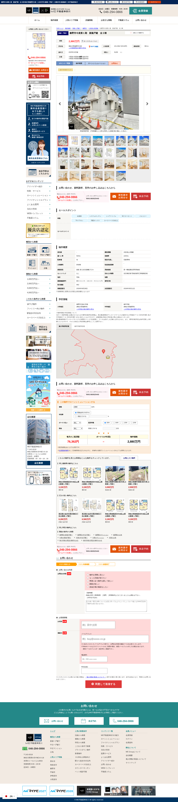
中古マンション (56, 748)
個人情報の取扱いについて (136, 759)
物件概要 (79, 63)
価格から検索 (80, 739)
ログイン (129, 739)
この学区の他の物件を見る (85, 309)
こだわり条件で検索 (82, 746)
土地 (52, 752)
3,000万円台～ (33, 288)
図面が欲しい (94, 584)
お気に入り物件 (129, 458)
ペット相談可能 (81, 772)
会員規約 (129, 742)
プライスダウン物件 (82, 750)
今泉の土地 (112, 538)
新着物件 (78, 753)
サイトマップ (131, 763)
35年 (108, 423)
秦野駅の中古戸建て (83, 535)
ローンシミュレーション (96, 63)
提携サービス (106, 753)
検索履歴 (141, 2)
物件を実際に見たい (97, 575)
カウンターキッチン (82, 768)
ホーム (37, 20)
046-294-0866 (125, 721)
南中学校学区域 (79, 326)
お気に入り (113, 2)
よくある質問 (33, 204)
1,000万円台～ (33, 279)
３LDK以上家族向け (82, 757)
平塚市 (52, 772)
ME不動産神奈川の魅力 (110, 735)
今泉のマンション (98, 538)
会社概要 (38, 463)
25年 (125, 423)
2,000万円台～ (33, 284)
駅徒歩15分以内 (34, 313)
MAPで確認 (94, 46)
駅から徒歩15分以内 (82, 761)
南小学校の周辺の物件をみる (68, 540)
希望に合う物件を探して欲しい (101, 581)
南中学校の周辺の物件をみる (92, 540)
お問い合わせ (140, 20)
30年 (117, 423)
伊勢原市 (53, 776)
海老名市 (53, 765)
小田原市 (53, 779)
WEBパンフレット (35, 213)
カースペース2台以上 (36, 318)
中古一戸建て (55, 745)
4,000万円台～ (33, 293)
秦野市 (52, 768)
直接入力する (82, 416)
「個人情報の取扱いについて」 (95, 677)
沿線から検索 (80, 735)
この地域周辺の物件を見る (77, 48)
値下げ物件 (32, 304)
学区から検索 (80, 742)
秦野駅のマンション (101, 535)
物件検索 (54, 20)
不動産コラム (123, 20)
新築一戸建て (55, 741)
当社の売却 (32, 209)
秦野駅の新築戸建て (66, 535)
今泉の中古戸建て (82, 538)
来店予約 (92, 721)
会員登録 (143, 10)
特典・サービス (34, 191)
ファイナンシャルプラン (37, 200)
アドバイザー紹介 (35, 186)
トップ (52, 731)
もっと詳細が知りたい (97, 578)
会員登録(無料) (64, 450)
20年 (134, 423)
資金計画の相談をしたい (98, 587)
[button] (103, 351)
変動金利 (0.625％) (83, 412)
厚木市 (52, 761)
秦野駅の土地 (117, 535)
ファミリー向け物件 (35, 309)
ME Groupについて (133, 752)
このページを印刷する (40, 85)
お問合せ (114, 63)
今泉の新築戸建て (65, 538)
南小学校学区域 (64, 326)
